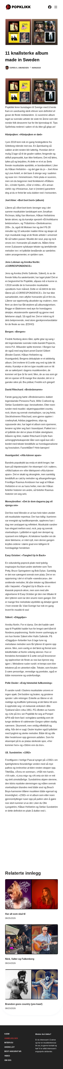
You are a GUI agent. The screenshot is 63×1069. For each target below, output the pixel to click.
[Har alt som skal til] (31, 894)
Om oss (7, 1060)
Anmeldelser (11, 1038)
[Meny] (55, 7)
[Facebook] (49, 7)
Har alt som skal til (15, 914)
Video (7, 1056)
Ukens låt (9, 1047)
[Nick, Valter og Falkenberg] (31, 939)
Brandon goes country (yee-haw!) (23, 1004)
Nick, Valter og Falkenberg (19, 959)
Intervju (8, 1043)
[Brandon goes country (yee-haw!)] (31, 984)
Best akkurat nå (12, 1051)
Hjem (6, 1034)
